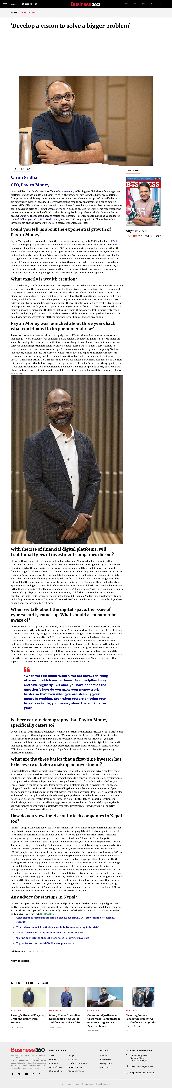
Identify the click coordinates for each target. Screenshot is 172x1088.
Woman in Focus (76, 1071)
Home (14, 12)
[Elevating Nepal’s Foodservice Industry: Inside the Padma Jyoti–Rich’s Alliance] (143, 997)
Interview (53, 1063)
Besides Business (76, 1067)
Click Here (132, 235)
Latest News (105, 1059)
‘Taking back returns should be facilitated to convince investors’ (53, 938)
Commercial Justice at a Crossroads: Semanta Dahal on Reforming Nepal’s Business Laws (104, 1021)
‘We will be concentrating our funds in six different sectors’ (50, 932)
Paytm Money (66, 191)
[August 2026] (143, 201)
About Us (104, 1055)
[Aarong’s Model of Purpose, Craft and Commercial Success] (28, 997)
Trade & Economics (77, 1063)
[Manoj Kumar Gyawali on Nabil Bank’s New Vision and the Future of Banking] (67, 997)
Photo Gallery (55, 1071)
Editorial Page (55, 1067)
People (71, 1055)
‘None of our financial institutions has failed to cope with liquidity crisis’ (57, 927)
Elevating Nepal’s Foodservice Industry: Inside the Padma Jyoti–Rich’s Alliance (141, 1021)
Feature (52, 1059)
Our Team (105, 1067)
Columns (72, 1059)
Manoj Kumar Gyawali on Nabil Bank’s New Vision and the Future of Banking (65, 1019)
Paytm (115, 241)
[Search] (168, 4)
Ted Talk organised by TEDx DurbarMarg (37, 219)
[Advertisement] (86, 52)
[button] (126, 4)
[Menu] (5, 4)
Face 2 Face (17, 1011)
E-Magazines (106, 1063)
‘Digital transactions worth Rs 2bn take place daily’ (45, 943)
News (51, 1055)
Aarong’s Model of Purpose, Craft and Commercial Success (28, 1019)
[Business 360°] (86, 4)
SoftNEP (107, 1084)
